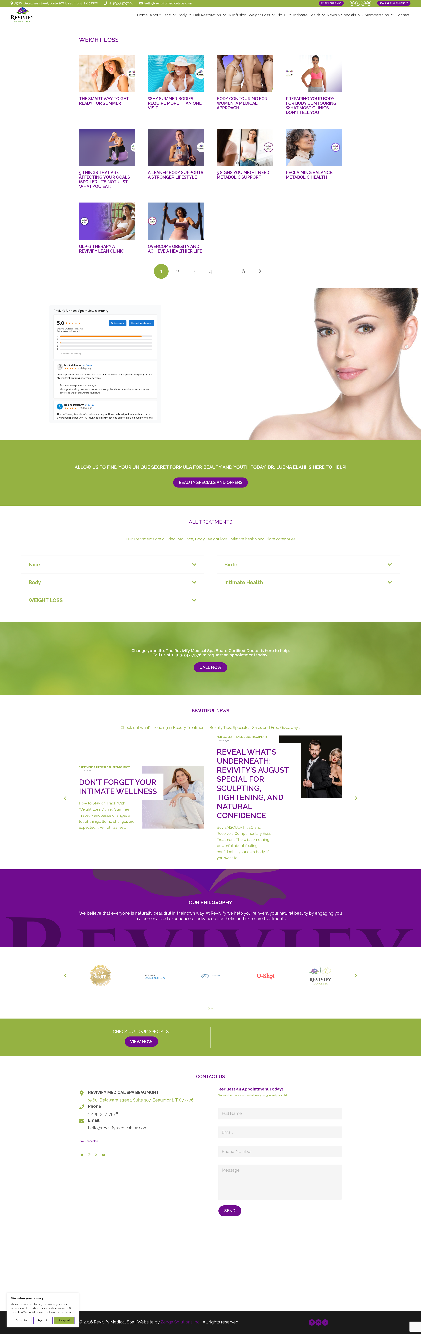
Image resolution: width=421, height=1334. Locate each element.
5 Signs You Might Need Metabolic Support (243, 175)
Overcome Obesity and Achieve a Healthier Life (175, 249)
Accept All (64, 1320)
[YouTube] (368, 3)
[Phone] (83, 1107)
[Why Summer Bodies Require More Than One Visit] (176, 73)
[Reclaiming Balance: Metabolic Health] (314, 147)
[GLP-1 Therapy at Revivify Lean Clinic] (107, 221)
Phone (94, 1106)
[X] (357, 3)
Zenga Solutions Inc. (180, 1322)
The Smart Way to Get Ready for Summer (104, 101)
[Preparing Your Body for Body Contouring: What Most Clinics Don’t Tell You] (314, 73)
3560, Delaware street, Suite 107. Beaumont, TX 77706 (141, 1100)
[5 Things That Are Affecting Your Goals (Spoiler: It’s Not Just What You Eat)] (107, 147)
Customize (21, 1320)
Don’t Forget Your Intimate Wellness (118, 787)
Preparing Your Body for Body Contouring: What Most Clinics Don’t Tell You (312, 105)
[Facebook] (352, 3)
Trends (117, 767)
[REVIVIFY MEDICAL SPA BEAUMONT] (83, 1093)
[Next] (259, 271)
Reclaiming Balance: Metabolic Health (309, 175)
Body (126, 767)
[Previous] (65, 798)
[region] (43, 1310)
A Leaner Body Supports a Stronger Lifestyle (175, 175)
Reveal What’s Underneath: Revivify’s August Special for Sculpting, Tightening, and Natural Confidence (253, 784)
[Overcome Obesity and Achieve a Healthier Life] (176, 221)
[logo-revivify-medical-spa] (22, 15)
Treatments (87, 767)
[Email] (83, 1121)
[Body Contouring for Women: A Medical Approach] (245, 73)
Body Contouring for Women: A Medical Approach (242, 103)
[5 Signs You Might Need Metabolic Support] (245, 147)
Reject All (43, 1320)
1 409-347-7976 (186, 654)
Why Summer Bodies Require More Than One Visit (175, 103)
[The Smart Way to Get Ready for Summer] (107, 73)
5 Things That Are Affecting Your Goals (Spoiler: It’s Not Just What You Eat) (104, 179)
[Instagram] (363, 3)
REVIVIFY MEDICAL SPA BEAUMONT (123, 1092)
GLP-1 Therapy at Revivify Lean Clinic (101, 249)
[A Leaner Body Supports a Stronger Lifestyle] (176, 147)
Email (93, 1120)
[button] (174, 15)
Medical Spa (103, 767)
